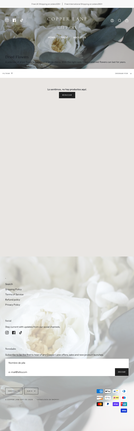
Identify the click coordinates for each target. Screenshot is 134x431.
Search (9, 284)
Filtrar (6, 73)
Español (12, 391)
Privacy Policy (12, 304)
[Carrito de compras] (127, 20)
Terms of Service (14, 294)
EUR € (29, 391)
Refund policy (12, 299)
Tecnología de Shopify (48, 399)
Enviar (121, 372)
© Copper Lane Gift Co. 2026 (19, 399)
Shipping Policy (13, 289)
